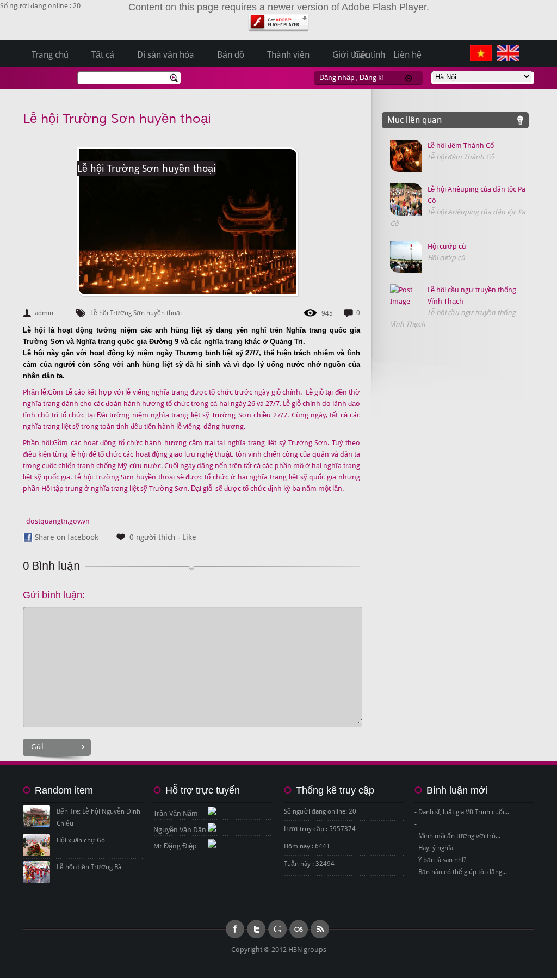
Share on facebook (66, 537)
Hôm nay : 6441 (307, 846)
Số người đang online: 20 (320, 811)
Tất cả (102, 55)
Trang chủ (50, 55)
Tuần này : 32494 (309, 864)
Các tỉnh (369, 55)
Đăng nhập (337, 77)
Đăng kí (371, 77)
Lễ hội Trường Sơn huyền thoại (117, 119)
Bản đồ (230, 55)
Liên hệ (407, 55)
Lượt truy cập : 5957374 (320, 829)
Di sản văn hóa (165, 55)
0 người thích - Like (162, 537)
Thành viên (288, 55)
